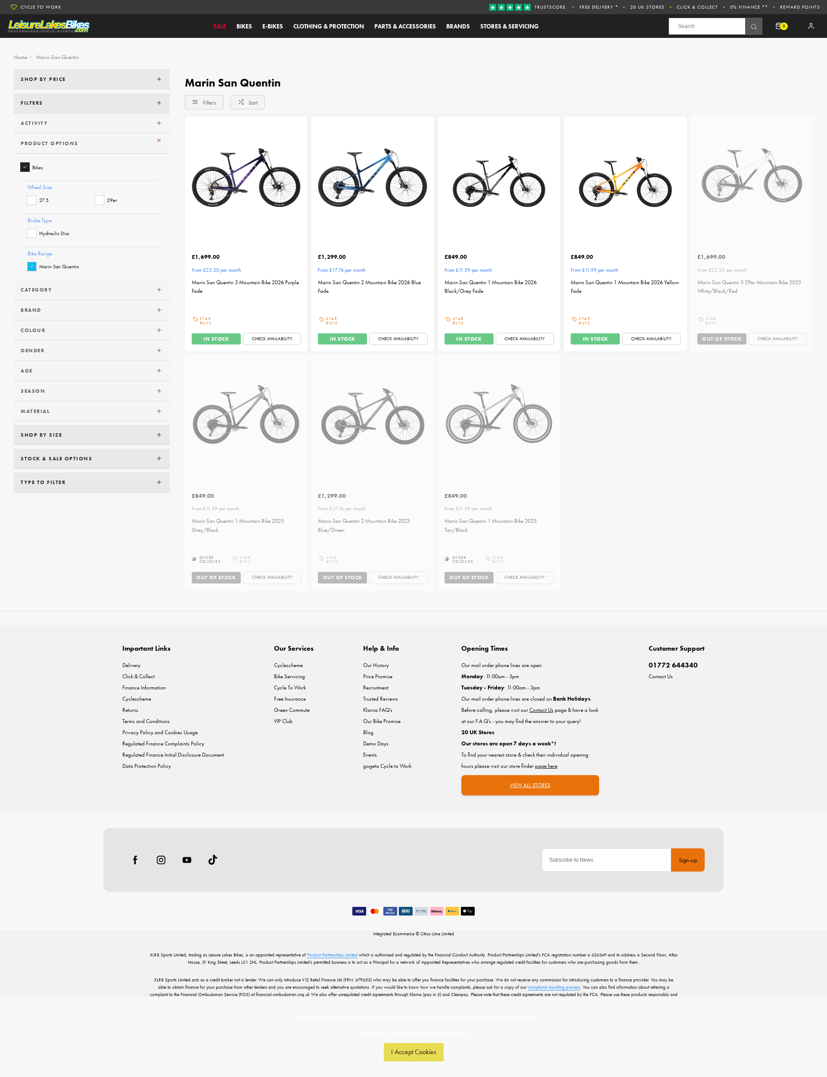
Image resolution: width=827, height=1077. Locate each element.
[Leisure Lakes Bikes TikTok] (212, 859)
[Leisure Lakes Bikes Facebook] (135, 859)
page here (546, 766)
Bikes (244, 26)
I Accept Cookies (413, 1051)
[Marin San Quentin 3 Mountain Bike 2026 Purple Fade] (246, 177)
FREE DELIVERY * (598, 7)
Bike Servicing (289, 676)
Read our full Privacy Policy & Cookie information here (413, 1031)
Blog (368, 732)
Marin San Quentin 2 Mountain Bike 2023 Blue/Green (364, 525)
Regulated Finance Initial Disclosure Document (173, 754)
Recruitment (376, 687)
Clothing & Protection (328, 26)
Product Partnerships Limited (332, 955)
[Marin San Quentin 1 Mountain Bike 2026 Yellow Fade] (625, 177)
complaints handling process (554, 987)
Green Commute (292, 710)
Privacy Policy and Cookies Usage (160, 732)
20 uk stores (647, 7)
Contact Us (661, 676)
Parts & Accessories (405, 26)
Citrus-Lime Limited (437, 934)
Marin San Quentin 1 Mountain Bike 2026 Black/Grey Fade (491, 287)
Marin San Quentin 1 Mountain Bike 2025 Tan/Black (491, 525)
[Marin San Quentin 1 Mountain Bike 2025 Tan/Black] (499, 416)
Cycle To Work (41, 7)
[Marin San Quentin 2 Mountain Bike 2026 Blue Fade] (372, 177)
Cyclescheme (136, 698)
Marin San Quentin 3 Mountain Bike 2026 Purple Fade (245, 287)
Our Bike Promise (382, 721)
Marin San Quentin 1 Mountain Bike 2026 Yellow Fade (625, 287)
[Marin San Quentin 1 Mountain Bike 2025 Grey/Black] (246, 416)
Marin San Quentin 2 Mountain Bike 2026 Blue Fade (369, 287)
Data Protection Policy (146, 766)
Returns (130, 710)
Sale (219, 26)
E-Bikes (272, 26)
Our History (376, 665)
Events (370, 754)
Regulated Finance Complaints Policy (163, 743)
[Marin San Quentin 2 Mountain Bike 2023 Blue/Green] (372, 416)
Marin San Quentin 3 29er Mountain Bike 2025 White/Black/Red (749, 287)
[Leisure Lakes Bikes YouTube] (186, 859)
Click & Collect (697, 7)
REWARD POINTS (800, 7)
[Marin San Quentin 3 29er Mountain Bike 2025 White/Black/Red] (751, 177)
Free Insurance (290, 698)
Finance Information (144, 687)
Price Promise (377, 676)
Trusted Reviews (380, 698)
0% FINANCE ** (749, 7)
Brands (458, 26)
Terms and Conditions (146, 721)
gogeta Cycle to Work (387, 766)
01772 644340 (673, 665)
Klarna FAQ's (377, 710)
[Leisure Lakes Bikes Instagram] (161, 859)
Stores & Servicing (509, 26)
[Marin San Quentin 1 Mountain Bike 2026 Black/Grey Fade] (499, 177)
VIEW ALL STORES (530, 785)
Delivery (131, 665)
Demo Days (376, 743)
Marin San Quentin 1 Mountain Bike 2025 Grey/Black (238, 525)
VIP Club (283, 721)
